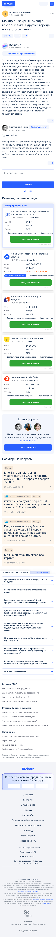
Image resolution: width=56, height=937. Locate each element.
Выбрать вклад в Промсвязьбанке (17, 749)
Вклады (7, 35)
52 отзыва (20, 303)
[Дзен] (34, 872)
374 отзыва (22, 217)
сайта (31, 815)
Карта (25, 815)
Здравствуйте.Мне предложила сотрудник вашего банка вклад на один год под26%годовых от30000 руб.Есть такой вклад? (23, 626)
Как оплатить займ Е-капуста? (15, 697)
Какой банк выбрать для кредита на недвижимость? (25, 725)
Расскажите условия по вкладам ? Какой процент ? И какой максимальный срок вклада (25, 601)
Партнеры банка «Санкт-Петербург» (18, 717)
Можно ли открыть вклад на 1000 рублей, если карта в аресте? (25, 639)
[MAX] (28, 872)
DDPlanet (33, 931)
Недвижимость (28, 840)
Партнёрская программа (28, 825)
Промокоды (28, 830)
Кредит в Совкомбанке (12, 745)
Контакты (28, 799)
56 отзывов (21, 380)
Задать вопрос (28, 447)
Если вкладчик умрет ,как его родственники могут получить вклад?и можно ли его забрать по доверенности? (25, 650)
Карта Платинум (9, 741)
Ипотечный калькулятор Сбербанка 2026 (20, 736)
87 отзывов (21, 260)
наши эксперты (28, 440)
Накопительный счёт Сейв (24, 377)
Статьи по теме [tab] (40, 572)
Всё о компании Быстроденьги (16, 688)
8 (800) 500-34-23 (28, 856)
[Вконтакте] (15, 872)
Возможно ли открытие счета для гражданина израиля (25, 591)
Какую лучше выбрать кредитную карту (20, 712)
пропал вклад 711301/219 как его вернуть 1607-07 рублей (25, 580)
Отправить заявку (30, 239)
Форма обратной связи (29, 847)
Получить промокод (30, 282)
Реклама (28, 810)
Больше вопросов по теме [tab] (15, 572)
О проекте (28, 794)
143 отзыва (19, 341)
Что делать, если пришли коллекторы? (19, 721)
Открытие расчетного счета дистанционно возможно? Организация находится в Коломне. (25, 662)
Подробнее (46, 903)
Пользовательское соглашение (28, 891)
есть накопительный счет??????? (19, 671)
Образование (28, 835)
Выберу (5, 755)
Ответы (14, 755)
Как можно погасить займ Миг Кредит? (19, 701)
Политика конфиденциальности (28, 820)
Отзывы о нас (28, 805)
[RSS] (40, 872)
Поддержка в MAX (28, 852)
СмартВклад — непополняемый (27, 338)
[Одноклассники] (21, 872)
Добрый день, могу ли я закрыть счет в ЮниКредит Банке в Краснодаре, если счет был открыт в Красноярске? (25, 612)
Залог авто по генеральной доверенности (20, 693)
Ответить (28, 184)
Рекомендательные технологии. (42, 899)
